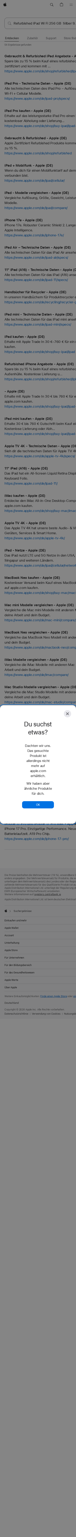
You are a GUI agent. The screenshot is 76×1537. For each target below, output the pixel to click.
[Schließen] (67, 713)
